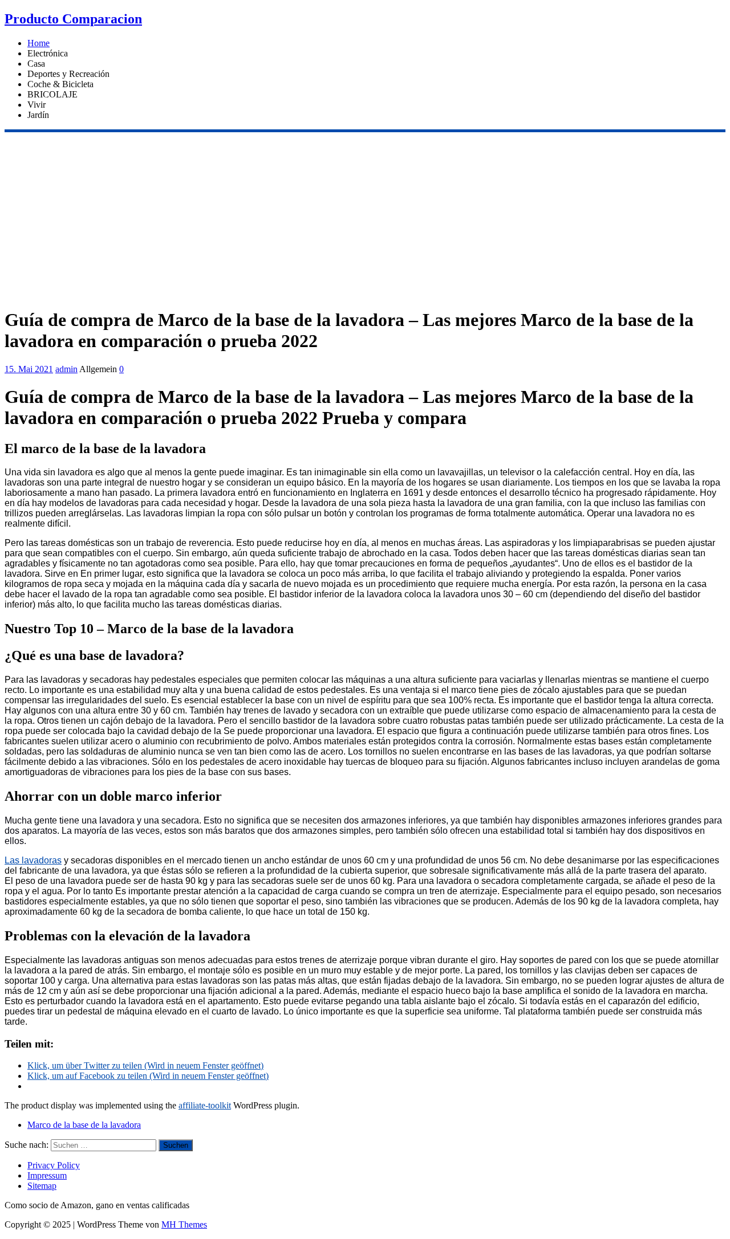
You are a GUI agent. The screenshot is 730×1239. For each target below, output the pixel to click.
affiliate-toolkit (205, 1105)
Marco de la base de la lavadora (84, 1125)
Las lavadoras (33, 860)
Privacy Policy (53, 1165)
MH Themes (184, 1224)
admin (66, 369)
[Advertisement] (365, 217)
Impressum (47, 1175)
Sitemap (41, 1186)
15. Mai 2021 (29, 369)
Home (38, 43)
